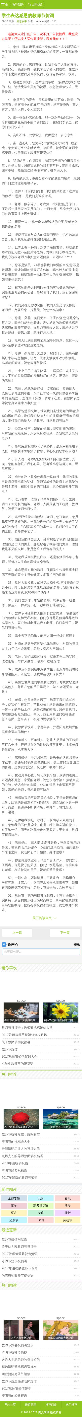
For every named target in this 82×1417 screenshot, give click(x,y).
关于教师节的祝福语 (16, 1042)
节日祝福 (35, 4)
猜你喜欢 (9, 968)
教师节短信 (10, 1049)
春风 (68, 1198)
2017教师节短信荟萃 (16, 1388)
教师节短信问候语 (14, 1239)
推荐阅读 (51, 1404)
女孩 (41, 1212)
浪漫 (68, 1205)
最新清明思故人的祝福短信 (21, 1148)
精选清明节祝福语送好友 (19, 1366)
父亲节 (13, 1220)
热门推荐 (9, 1074)
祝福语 (18, 4)
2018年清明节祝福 (15, 1163)
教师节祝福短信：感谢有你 (21, 1134)
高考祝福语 (40, 1205)
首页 (5, 4)
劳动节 (67, 1220)
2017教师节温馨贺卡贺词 (19, 1254)
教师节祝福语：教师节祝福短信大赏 (27, 1027)
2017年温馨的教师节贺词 (19, 1177)
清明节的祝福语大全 (16, 1141)
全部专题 (14, 1198)
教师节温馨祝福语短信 (17, 1345)
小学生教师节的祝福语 (17, 1063)
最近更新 (9, 1230)
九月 (41, 1198)
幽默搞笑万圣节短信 (16, 1374)
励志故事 (22, 21)
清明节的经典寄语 (14, 1395)
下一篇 (65, 932)
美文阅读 (43, 1412)
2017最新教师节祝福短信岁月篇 (24, 1035)
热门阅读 (9, 1285)
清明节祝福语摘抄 (14, 1352)
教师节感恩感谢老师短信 (19, 1381)
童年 (14, 1205)
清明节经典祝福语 (14, 1170)
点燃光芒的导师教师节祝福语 (22, 1156)
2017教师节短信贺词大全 (19, 1056)
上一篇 (17, 932)
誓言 (14, 1212)
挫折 (68, 1212)
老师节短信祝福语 (14, 1261)
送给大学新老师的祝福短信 (21, 1359)
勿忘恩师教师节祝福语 (17, 1275)
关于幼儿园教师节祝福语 (19, 1246)
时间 (41, 1220)
